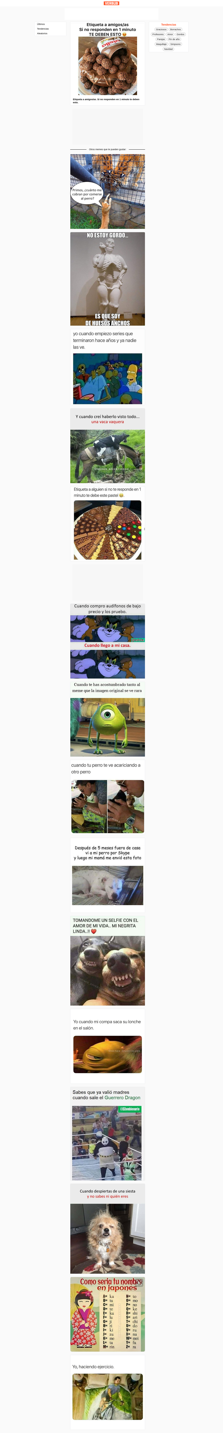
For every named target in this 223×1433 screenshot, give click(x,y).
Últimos (41, 24)
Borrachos (175, 29)
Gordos (180, 34)
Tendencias (43, 29)
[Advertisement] (111, 14)
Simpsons (175, 44)
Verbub (111, 3)
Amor (170, 34)
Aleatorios (42, 33)
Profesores (158, 34)
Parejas (161, 39)
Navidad (168, 49)
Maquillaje (161, 44)
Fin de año (174, 39)
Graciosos (161, 29)
